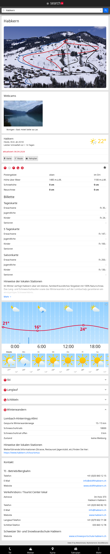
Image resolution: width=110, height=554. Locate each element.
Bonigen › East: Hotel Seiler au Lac (22, 129)
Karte (9, 158)
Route (20, 158)
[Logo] (56, 3)
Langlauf (12, 389)
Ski (9, 380)
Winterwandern (16, 409)
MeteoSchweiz (81, 543)
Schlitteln (12, 399)
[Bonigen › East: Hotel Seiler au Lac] (23, 113)
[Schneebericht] (48, 3)
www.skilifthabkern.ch (95, 485)
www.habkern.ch (97, 515)
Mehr (6, 296)
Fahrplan (33, 158)
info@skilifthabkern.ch (94, 480)
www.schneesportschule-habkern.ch (87, 536)
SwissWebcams (103, 543)
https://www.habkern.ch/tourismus (22, 452)
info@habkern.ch (97, 510)
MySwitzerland (92, 543)
